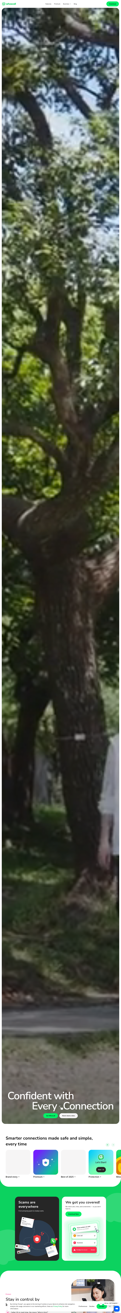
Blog (75, 4)
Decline (91, 1306)
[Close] (110, 1306)
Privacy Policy (57, 1306)
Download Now (73, 1214)
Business (66, 4)
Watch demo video (68, 1116)
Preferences (83, 1306)
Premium (57, 4)
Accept (101, 1306)
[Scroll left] (107, 1145)
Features (48, 4)
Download (112, 4)
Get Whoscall (50, 1116)
